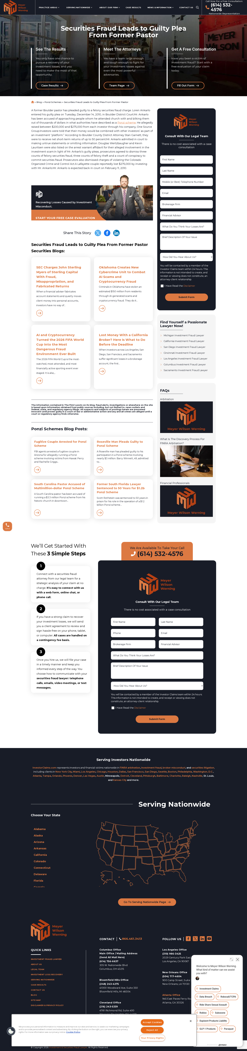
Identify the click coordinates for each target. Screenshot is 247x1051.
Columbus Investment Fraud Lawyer (185, 364)
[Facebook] (107, 233)
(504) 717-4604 (172, 976)
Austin (100, 776)
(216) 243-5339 (108, 1006)
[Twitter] (98, 233)
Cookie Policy (73, 1032)
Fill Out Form (185, 85)
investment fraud (151, 767)
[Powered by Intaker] (222, 1045)
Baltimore (162, 776)
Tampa (47, 776)
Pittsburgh (149, 776)
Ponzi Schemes (52, 102)
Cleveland (136, 776)
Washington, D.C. (203, 771)
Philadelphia (185, 771)
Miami (76, 771)
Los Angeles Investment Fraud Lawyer (185, 358)
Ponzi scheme (126, 122)
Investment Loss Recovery (47, 974)
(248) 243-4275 (109, 984)
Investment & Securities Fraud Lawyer (68, 1047)
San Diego (151, 771)
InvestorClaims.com (44, 767)
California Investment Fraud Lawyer (184, 341)
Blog (39, 102)
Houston (113, 771)
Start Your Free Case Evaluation (65, 218)
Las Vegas (89, 776)
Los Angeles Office (174, 949)
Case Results (133, 7)
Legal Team (37, 969)
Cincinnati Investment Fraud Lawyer (184, 353)
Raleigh (186, 776)
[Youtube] (209, 938)
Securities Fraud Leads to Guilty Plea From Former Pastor (96, 102)
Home (32, 102)
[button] (11, 1031)
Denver (77, 776)
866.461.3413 (132, 938)
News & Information (160, 7)
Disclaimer (189, 285)
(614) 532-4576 (221, 7)
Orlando (57, 776)
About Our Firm (108, 7)
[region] (104, 1030)
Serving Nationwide (78, 7)
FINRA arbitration (130, 767)
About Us (36, 964)
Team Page (117, 85)
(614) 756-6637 (108, 961)
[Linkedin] (116, 233)
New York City (63, 771)
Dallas (122, 771)
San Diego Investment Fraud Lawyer (184, 347)
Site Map (36, 1000)
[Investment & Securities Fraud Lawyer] (16, 7)
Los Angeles (88, 771)
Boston (172, 771)
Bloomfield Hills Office (114, 980)
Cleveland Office (110, 1002)
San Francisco (135, 771)
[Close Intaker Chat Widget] (237, 959)
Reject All (152, 1030)
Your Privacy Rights (152, 1038)
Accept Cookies (152, 1022)
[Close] (191, 1021)
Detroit (124, 776)
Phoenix (67, 776)
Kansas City (120, 780)
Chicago (101, 771)
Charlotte (175, 776)
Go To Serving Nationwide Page (145, 902)
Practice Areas (48, 7)
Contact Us (186, 7)
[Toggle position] (231, 959)
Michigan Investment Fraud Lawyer (184, 335)
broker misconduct (174, 767)
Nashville (197, 776)
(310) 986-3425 (171, 953)
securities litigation (203, 767)
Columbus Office (118, 953)
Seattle (162, 771)
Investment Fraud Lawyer (46, 959)
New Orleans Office (174, 972)
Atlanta (37, 776)
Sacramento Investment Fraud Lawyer (186, 370)
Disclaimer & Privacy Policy (47, 1005)
